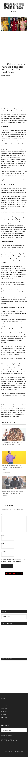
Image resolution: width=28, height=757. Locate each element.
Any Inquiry (4, 705)
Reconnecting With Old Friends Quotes (10, 740)
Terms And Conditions (6, 721)
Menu (15, 12)
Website (3, 551)
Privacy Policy (4, 717)
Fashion (9, 75)
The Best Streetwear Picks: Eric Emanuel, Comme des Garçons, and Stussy (12, 467)
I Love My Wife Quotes (6, 739)
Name (3, 535)
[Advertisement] (14, 47)
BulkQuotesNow (19, 751)
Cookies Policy (4, 711)
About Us (3, 701)
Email (3, 543)
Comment (4, 514)
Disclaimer (3, 714)
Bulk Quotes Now (14, 6)
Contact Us (4, 708)
